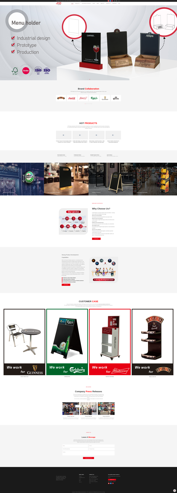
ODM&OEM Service (82, 470)
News (80, 473)
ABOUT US (102, 3)
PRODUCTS (77, 3)
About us (80, 474)
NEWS (98, 3)
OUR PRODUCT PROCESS (86, 3)
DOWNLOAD (114, 3)
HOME (72, 3)
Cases (80, 471)
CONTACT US (108, 3)
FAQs (119, 3)
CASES (94, 3)
